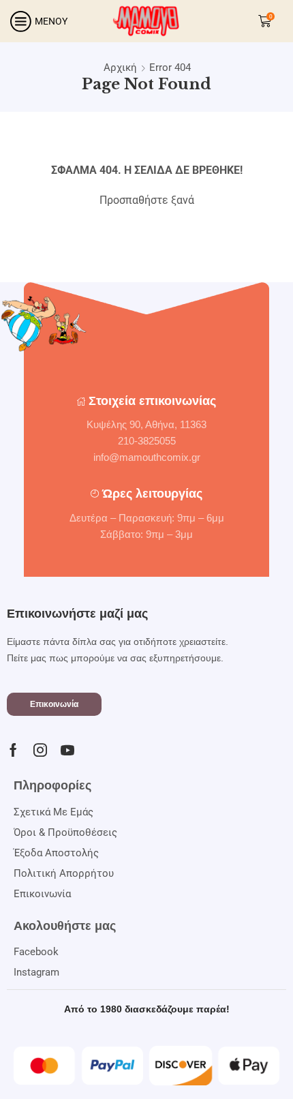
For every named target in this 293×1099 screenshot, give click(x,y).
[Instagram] (40, 750)
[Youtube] (67, 750)
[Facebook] (13, 750)
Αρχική (120, 67)
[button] (54, 704)
